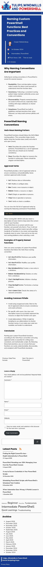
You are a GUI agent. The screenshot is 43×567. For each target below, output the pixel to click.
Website (6, 418)
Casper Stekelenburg (21, 42)
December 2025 (11, 523)
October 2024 (10, 552)
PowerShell (24, 54)
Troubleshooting (24, 510)
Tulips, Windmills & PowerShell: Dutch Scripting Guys (14, 559)
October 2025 (10, 528)
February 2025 (11, 544)
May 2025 (9, 538)
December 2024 (11, 548)
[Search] (37, 441)
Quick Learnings (9, 510)
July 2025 (9, 534)
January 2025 (10, 546)
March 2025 (10, 542)
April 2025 (9, 540)
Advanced (4, 503)
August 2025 (10, 532)
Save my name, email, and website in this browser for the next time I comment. (23, 427)
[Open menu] (41, 13)
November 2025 (11, 526)
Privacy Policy (5, 564)
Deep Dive (21, 503)
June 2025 (9, 536)
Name (6, 402)
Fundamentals (31, 503)
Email (6, 410)
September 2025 (11, 530)
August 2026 (10, 521)
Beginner (13, 502)
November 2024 (11, 550)
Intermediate (15, 54)
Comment (8, 380)
